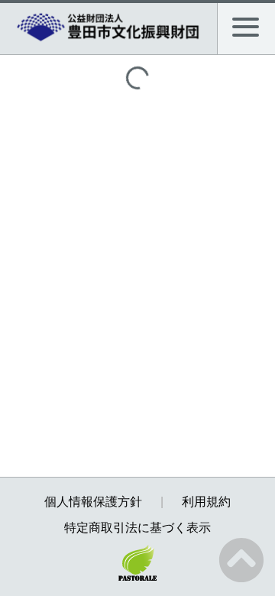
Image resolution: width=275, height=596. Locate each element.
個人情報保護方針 (93, 501)
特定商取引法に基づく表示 (137, 527)
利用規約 (206, 501)
